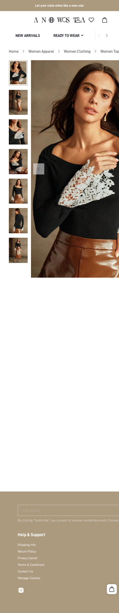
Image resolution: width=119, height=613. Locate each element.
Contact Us (25, 571)
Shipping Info (27, 545)
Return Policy (27, 551)
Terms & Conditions (31, 565)
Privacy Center (28, 558)
